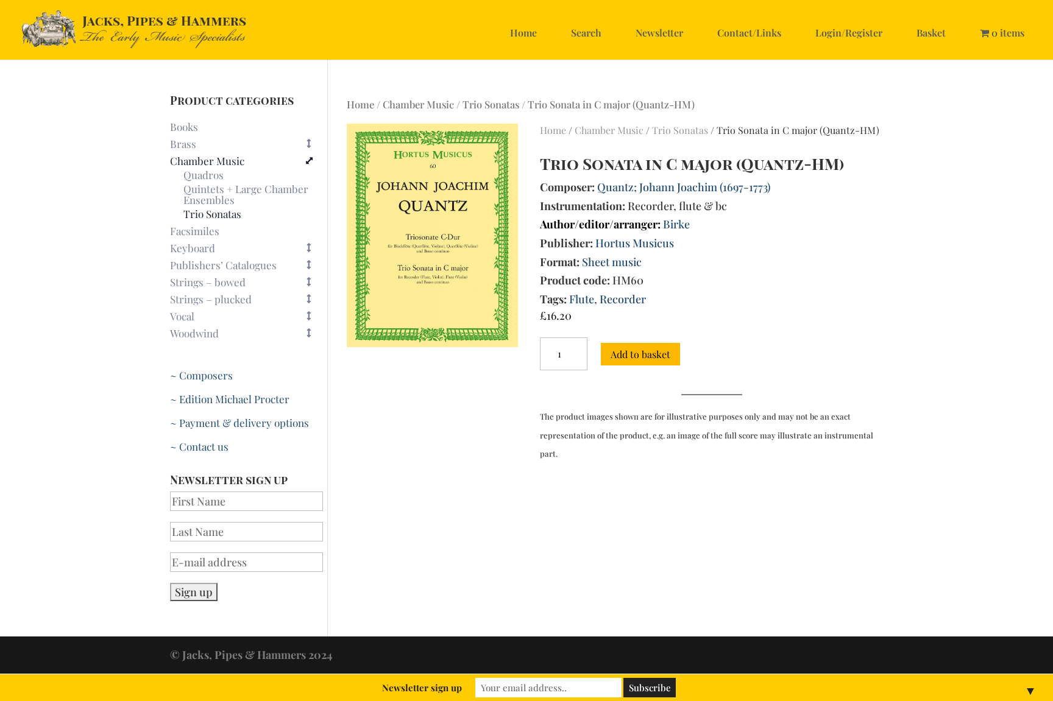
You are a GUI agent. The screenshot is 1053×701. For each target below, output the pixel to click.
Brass (183, 143)
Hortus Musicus (634, 243)
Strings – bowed (208, 282)
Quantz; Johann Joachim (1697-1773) (683, 187)
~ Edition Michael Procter (229, 399)
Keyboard (192, 248)
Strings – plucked (211, 299)
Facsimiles (194, 231)
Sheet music (612, 262)
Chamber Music (418, 104)
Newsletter (659, 32)
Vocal (182, 316)
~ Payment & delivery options (239, 422)
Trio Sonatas (491, 104)
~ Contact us (199, 446)
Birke (676, 224)
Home (523, 32)
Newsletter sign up (422, 688)
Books (184, 126)
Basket (931, 32)
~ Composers (201, 375)
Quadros (203, 175)
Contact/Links (749, 32)
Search (586, 32)
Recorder (623, 299)
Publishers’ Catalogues (223, 265)
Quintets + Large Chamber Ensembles (245, 194)
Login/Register (848, 32)
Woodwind (194, 333)
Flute (581, 299)
